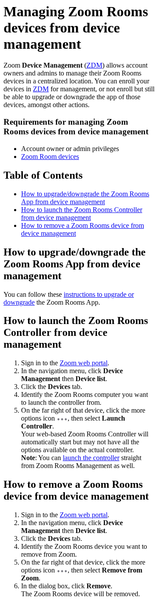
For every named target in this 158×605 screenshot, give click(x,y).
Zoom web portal (84, 363)
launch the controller (91, 457)
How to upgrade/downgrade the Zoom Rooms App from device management (85, 197)
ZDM (94, 65)
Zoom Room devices (50, 156)
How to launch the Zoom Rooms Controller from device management (81, 213)
